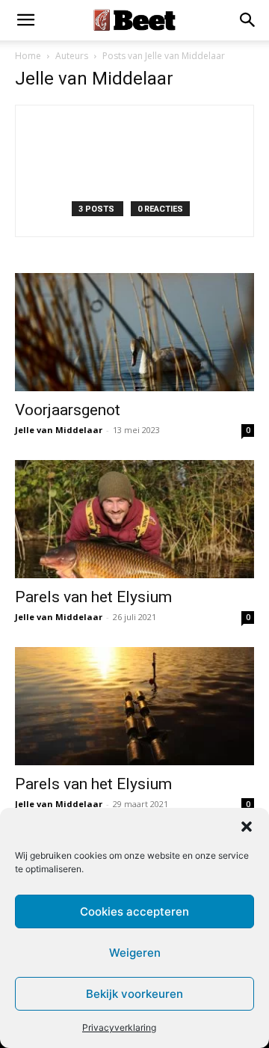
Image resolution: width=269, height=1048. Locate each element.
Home (28, 55)
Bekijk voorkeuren (134, 994)
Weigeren (135, 953)
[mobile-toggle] (25, 20)
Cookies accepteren (134, 911)
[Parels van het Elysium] (134, 519)
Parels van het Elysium (93, 597)
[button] (246, 826)
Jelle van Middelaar (58, 429)
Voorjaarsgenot (67, 410)
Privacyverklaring (119, 1027)
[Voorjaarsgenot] (134, 332)
